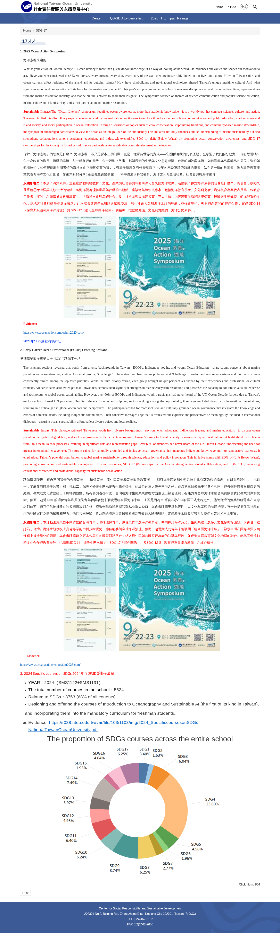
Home (219, 6)
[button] (255, 7)
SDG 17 (41, 30)
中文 (244, 6)
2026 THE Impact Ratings (169, 18)
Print (25, 892)
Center (96, 18)
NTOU (232, 6)
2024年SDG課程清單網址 (42, 341)
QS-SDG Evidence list (126, 18)
